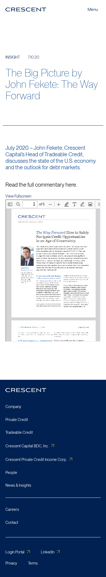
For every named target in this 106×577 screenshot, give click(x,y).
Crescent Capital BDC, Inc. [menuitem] (27, 446)
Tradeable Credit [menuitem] (19, 432)
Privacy (11, 563)
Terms (33, 563)
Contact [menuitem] (11, 522)
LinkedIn (47, 552)
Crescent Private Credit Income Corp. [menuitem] (36, 459)
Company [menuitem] (13, 406)
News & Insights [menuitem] (18, 485)
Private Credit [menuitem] (16, 419)
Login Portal (14, 552)
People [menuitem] (11, 472)
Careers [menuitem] (12, 509)
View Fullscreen (18, 196)
